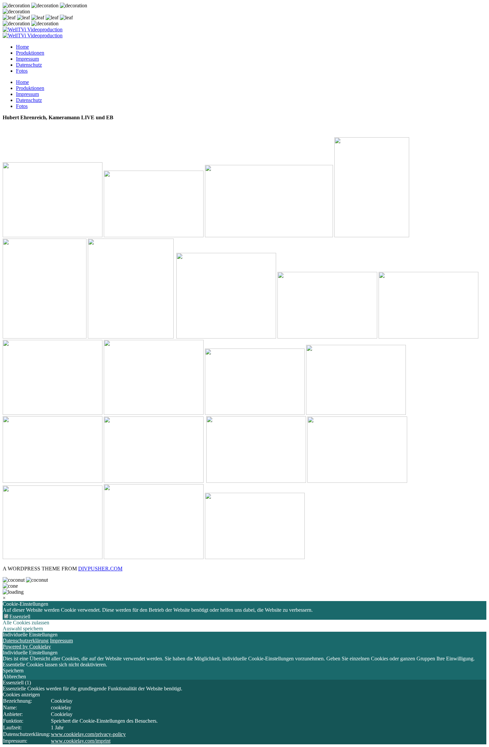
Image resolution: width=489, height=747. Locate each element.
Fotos (22, 71)
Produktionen (30, 53)
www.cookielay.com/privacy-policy (88, 734)
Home (22, 47)
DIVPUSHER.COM (100, 568)
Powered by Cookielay (27, 646)
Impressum (27, 59)
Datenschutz (29, 65)
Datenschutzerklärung (26, 640)
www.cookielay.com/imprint (80, 741)
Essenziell (19, 616)
